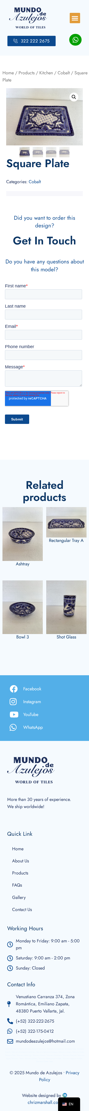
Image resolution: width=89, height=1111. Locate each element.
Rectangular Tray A (66, 540)
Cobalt (64, 73)
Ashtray (22, 564)
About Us (20, 861)
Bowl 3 (22, 637)
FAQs (17, 885)
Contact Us (22, 909)
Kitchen (46, 73)
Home (8, 73)
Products (27, 73)
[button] (75, 18)
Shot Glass (66, 637)
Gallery (19, 897)
